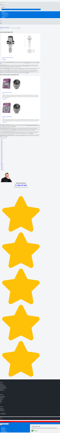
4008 (2, 153)
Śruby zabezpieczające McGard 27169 (7, 92)
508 (1, 159)
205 (1, 144)
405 (1, 154)
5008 (2, 157)
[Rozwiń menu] (1, 23)
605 (1, 160)
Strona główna (2, 27)
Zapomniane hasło (2, 410)
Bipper (2, 163)
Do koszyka (3, 59)
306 (1, 150)
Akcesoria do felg (2, 390)
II (1, 30)
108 (1, 141)
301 (1, 148)
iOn (1, 166)
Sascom (2, 419)
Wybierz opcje (4, 122)
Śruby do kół (3, 11)
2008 (2, 142)
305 (1, 149)
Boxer (2, 164)
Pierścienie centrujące (5, 13)
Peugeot (7, 27)
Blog (0, 402)
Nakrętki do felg (4, 12)
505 (1, 158)
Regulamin (1, 399)
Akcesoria (3, 17)
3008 (2, 147)
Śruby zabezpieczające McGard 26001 (7, 116)
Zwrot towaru (1, 398)
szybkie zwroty (3, 413)
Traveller (2, 169)
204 (1, 143)
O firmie (1, 401)
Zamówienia (1, 408)
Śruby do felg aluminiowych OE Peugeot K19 (7, 57)
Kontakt (1, 400)
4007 (2, 152)
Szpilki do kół (1, 389)
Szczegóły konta (2, 409)
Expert (2, 165)
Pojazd (5, 27)
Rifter (2, 168)
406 (1, 155)
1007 (1, 139)
